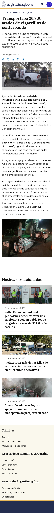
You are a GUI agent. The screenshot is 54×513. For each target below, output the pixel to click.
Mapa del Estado (10, 473)
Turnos (5, 437)
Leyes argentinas (10, 465)
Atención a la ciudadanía (14, 446)
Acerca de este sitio (11, 488)
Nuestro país (8, 460)
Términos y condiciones (13, 492)
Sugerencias (8, 497)
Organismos (8, 469)
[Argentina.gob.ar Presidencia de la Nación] (19, 4)
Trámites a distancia (11, 441)
